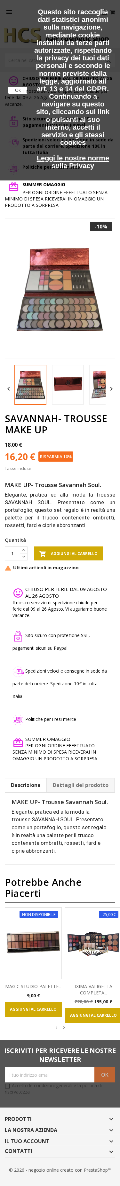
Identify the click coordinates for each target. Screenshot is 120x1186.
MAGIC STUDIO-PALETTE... (33, 986)
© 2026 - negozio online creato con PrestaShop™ (60, 1170)
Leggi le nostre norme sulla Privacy (73, 162)
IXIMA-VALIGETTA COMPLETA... (93, 989)
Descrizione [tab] (26, 785)
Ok (18, 90)
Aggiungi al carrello (68, 554)
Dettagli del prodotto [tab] (80, 785)
